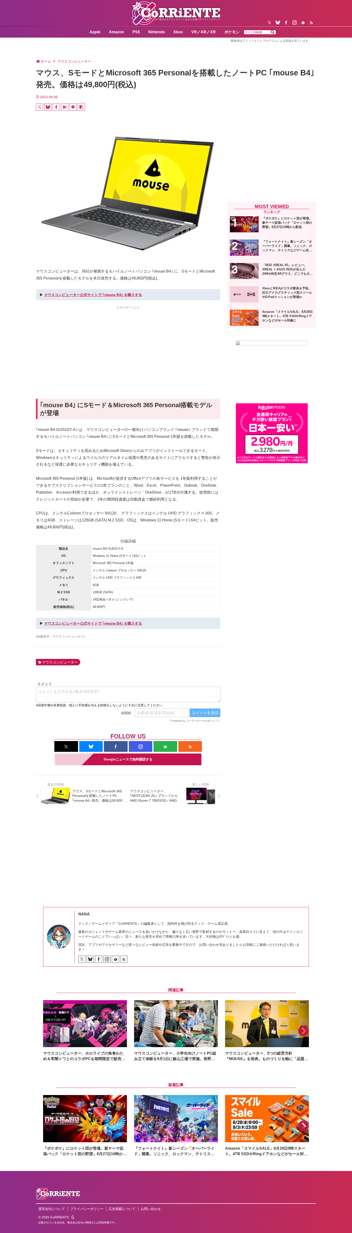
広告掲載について (122, 1209)
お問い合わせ (151, 1209)
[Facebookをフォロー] (286, 22)
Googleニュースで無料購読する (128, 759)
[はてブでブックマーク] (64, 107)
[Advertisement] (128, 343)
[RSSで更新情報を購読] (311, 22)
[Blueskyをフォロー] (277, 22)
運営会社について (51, 1209)
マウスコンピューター (60, 662)
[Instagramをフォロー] (294, 22)
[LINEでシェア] (73, 107)
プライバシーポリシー (87, 1209)
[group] (85, 1031)
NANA (84, 914)
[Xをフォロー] (269, 22)
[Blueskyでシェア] (47, 107)
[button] (272, 32)
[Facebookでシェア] (56, 107)
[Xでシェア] (39, 107)
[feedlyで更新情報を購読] (303, 22)
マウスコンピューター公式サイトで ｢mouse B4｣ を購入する (93, 295)
